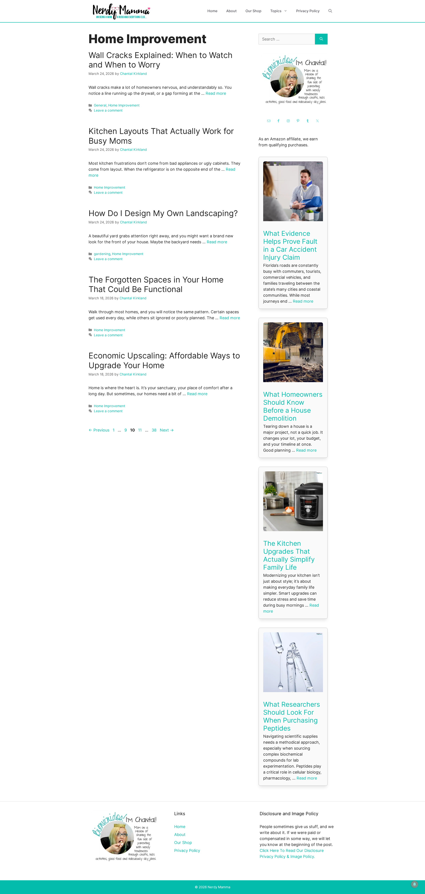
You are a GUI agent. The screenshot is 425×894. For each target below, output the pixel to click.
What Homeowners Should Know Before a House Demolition (293, 406)
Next (167, 430)
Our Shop (253, 11)
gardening (102, 254)
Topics (276, 11)
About (231, 11)
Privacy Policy (308, 11)
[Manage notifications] (414, 884)
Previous (99, 430)
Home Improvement (124, 105)
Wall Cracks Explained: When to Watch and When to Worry (160, 60)
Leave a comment (108, 110)
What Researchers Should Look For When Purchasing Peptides (291, 716)
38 (154, 430)
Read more (216, 93)
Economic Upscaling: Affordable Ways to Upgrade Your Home (164, 360)
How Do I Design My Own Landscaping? (163, 213)
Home (212, 11)
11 (140, 430)
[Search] (321, 39)
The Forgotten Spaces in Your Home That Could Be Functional (156, 284)
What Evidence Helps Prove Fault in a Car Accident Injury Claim (290, 245)
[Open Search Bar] (330, 11)
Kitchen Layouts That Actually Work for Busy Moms (161, 135)
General (100, 105)
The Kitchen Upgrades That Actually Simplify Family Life (289, 555)
